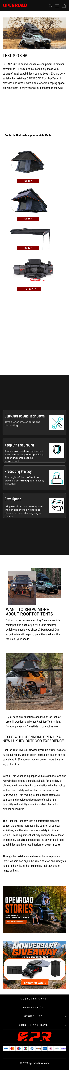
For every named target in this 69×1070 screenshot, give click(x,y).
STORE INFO (33, 1016)
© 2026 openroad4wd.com (34, 1063)
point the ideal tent (45, 634)
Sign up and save (33, 1025)
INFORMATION (33, 1007)
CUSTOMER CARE (34, 998)
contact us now (50, 726)
